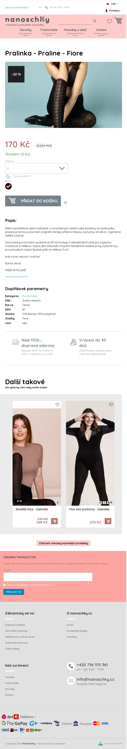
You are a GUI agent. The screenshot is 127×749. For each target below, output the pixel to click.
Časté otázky (12, 648)
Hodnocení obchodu (16, 642)
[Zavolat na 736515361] (58, 7)
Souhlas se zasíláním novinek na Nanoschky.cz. (31, 585)
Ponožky (10, 689)
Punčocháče (29, 296)
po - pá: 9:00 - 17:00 (92, 666)
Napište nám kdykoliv (95, 681)
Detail (56, 521)
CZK (113, 3)
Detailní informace (15, 276)
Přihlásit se (13, 592)
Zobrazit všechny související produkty (63, 543)
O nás (70, 624)
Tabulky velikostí (21, 176)
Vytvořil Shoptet (113, 743)
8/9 (110, 502)
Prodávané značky (77, 630)
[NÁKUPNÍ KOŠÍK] (118, 22)
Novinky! (9, 677)
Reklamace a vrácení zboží (20, 636)
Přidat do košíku (39, 200)
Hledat (94, 20)
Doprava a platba (15, 624)
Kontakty (72, 636)
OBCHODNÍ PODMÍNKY (17, 7)
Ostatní (9, 694)
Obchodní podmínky (16, 630)
